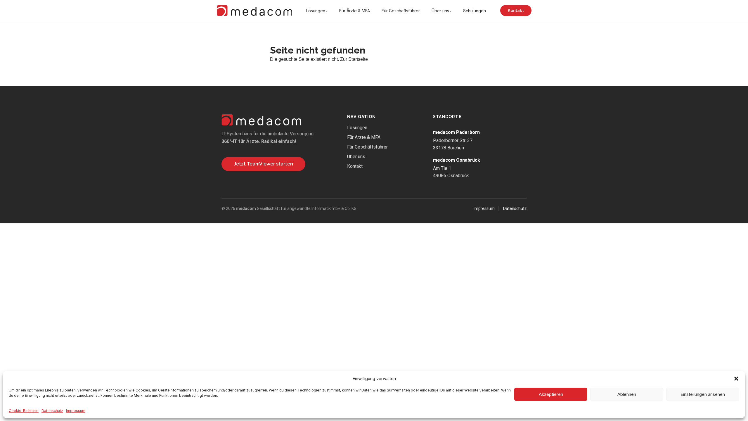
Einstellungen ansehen (703, 394)
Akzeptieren (551, 394)
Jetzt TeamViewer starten (263, 164)
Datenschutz (52, 410)
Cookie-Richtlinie (24, 410)
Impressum (75, 410)
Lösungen (315, 10)
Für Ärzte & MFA (354, 10)
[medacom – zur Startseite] (254, 10)
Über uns (440, 10)
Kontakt (516, 10)
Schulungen (474, 10)
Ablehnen (626, 394)
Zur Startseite (354, 59)
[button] (736, 379)
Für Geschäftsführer (401, 10)
